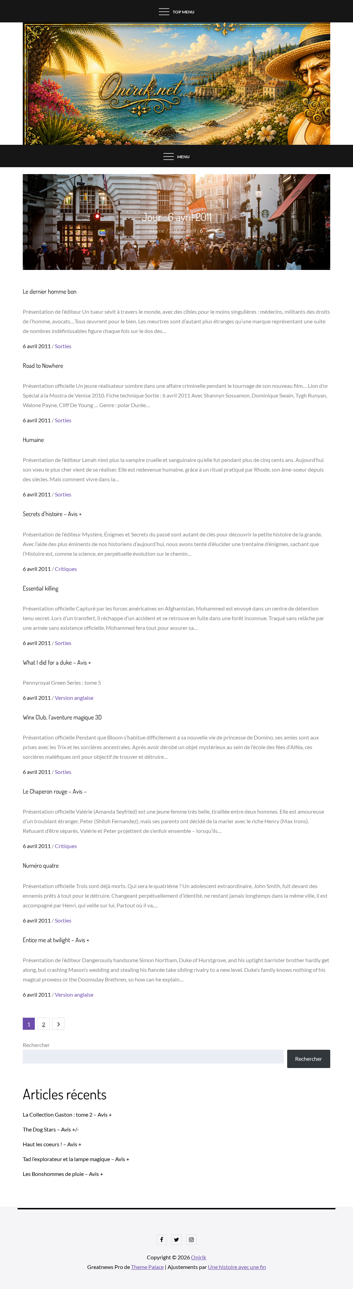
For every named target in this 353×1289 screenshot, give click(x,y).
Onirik (198, 1257)
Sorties (63, 346)
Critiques (66, 568)
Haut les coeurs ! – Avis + (52, 1144)
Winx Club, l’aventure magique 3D (62, 717)
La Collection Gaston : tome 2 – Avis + (67, 1114)
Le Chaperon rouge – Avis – (55, 791)
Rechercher (36, 1044)
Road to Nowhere (43, 365)
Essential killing (40, 588)
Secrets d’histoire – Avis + (52, 513)
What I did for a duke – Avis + (57, 662)
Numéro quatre (41, 865)
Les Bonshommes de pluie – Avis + (63, 1173)
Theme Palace (147, 1266)
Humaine (33, 439)
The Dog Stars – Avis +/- (51, 1129)
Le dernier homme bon (50, 291)
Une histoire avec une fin (237, 1266)
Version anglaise (74, 697)
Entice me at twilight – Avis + (56, 940)
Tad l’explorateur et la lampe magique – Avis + (76, 1159)
